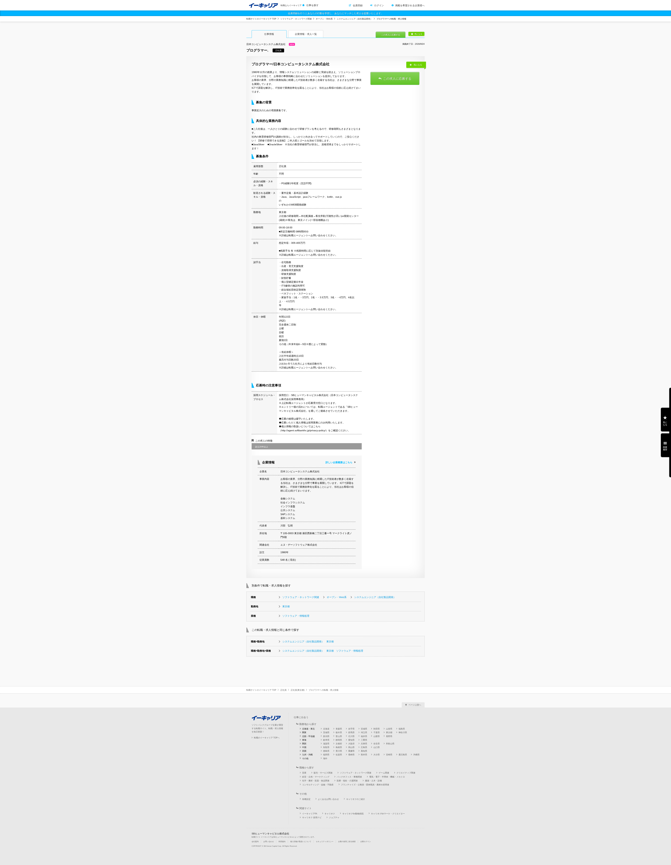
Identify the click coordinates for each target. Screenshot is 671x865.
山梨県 (376, 736)
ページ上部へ (415, 705)
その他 (305, 758)
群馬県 (351, 732)
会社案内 (255, 841)
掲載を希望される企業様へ (410, 5)
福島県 (402, 729)
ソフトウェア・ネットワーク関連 (296, 19)
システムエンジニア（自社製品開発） (354, 19)
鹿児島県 (403, 754)
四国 (304, 751)
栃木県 (339, 732)
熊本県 (364, 754)
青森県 (339, 729)
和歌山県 (390, 743)
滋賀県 (326, 743)
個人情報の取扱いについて (300, 841)
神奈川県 (403, 732)
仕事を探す (312, 5)
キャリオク (329, 813)
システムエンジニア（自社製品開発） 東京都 (308, 641)
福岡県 (326, 754)
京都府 (339, 743)
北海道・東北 (308, 729)
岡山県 (351, 747)
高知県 (364, 751)
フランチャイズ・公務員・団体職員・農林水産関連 (365, 784)
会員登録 (358, 5)
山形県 (389, 729)
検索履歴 (665, 448)
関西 (304, 743)
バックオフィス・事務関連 (349, 777)
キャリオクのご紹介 (355, 799)
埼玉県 (364, 732)
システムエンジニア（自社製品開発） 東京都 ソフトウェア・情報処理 (322, 650)
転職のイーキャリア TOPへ (267, 737)
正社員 (283, 690)
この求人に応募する (390, 35)
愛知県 (351, 740)
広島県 (364, 747)
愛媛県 (351, 751)
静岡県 (339, 740)
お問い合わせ (268, 841)
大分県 (376, 754)
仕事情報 (269, 34)
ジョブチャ (334, 817)
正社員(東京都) (298, 690)
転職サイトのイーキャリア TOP (261, 19)
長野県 (389, 736)
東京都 (286, 606)
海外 (325, 758)
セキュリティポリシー (324, 841)
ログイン (379, 5)
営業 (304, 773)
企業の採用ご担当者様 (347, 841)
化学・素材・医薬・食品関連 (315, 780)
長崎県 (351, 754)
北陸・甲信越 (308, 736)
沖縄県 (416, 754)
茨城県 (326, 732)
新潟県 (326, 736)
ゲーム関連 (384, 773)
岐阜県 (326, 740)
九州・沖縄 (307, 754)
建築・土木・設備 (373, 780)
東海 (304, 740)
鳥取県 (326, 747)
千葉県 (376, 732)
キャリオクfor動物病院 (353, 813)
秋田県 (376, 729)
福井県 (364, 736)
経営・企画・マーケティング (315, 777)
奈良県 (376, 743)
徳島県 (326, 751)
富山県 (339, 736)
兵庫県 (364, 743)
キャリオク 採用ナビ (312, 817)
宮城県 (364, 729)
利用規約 (282, 841)
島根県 (339, 747)
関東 (304, 732)
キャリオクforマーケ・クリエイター (388, 813)
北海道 (326, 729)
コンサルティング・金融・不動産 (318, 784)
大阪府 (351, 743)
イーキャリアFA (309, 813)
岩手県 (351, 729)
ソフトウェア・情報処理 (295, 615)
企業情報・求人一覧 (306, 34)
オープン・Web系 (324, 19)
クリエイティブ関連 (405, 773)
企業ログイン (365, 841)
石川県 (351, 736)
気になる (418, 34)
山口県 (376, 747)
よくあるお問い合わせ (328, 799)
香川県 (339, 751)
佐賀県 (339, 754)
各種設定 (306, 799)
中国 (304, 747)
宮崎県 (389, 754)
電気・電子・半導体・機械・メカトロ (387, 777)
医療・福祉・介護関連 (347, 780)
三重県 (364, 740)
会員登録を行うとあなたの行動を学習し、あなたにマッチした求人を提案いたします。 (335, 13)
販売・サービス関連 (323, 773)
